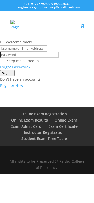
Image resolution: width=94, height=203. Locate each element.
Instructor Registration (44, 132)
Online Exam (66, 120)
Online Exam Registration (44, 113)
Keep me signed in (22, 60)
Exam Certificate (63, 126)
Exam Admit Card (26, 126)
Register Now (11, 85)
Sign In (7, 73)
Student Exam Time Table (44, 138)
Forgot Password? (15, 67)
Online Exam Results (29, 120)
